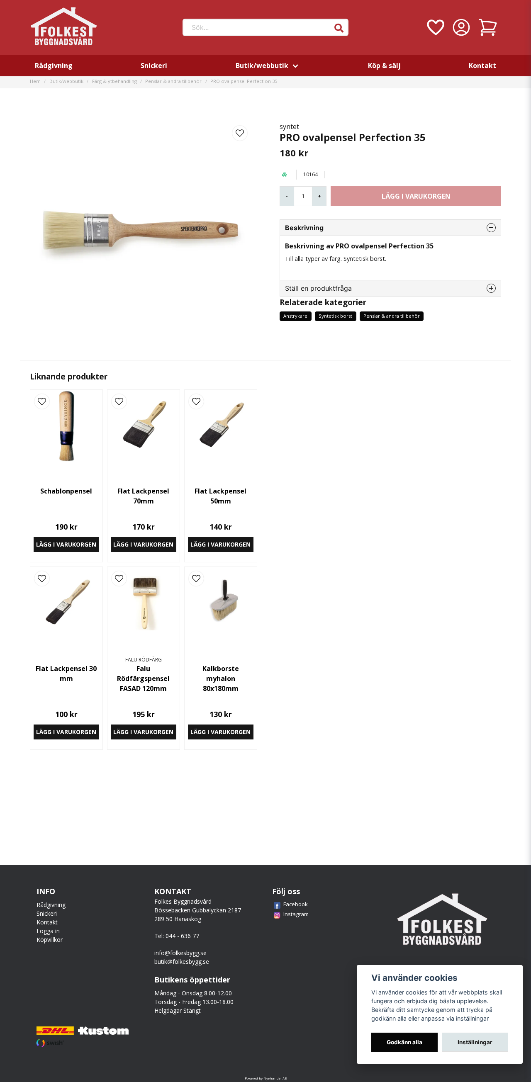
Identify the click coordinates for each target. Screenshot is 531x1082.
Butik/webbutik (262, 65)
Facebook (295, 904)
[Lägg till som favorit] (434, 27)
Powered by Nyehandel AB (266, 1078)
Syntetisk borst (335, 316)
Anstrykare (295, 316)
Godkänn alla (404, 1042)
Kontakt (482, 65)
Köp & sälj (384, 65)
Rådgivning (54, 65)
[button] (338, 28)
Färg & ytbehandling (114, 81)
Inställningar (475, 1042)
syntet (289, 126)
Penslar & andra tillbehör (173, 81)
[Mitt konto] (461, 27)
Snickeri (154, 65)
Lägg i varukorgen (66, 544)
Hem (35, 81)
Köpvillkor (50, 939)
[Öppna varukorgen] (488, 27)
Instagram (296, 914)
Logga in (48, 931)
